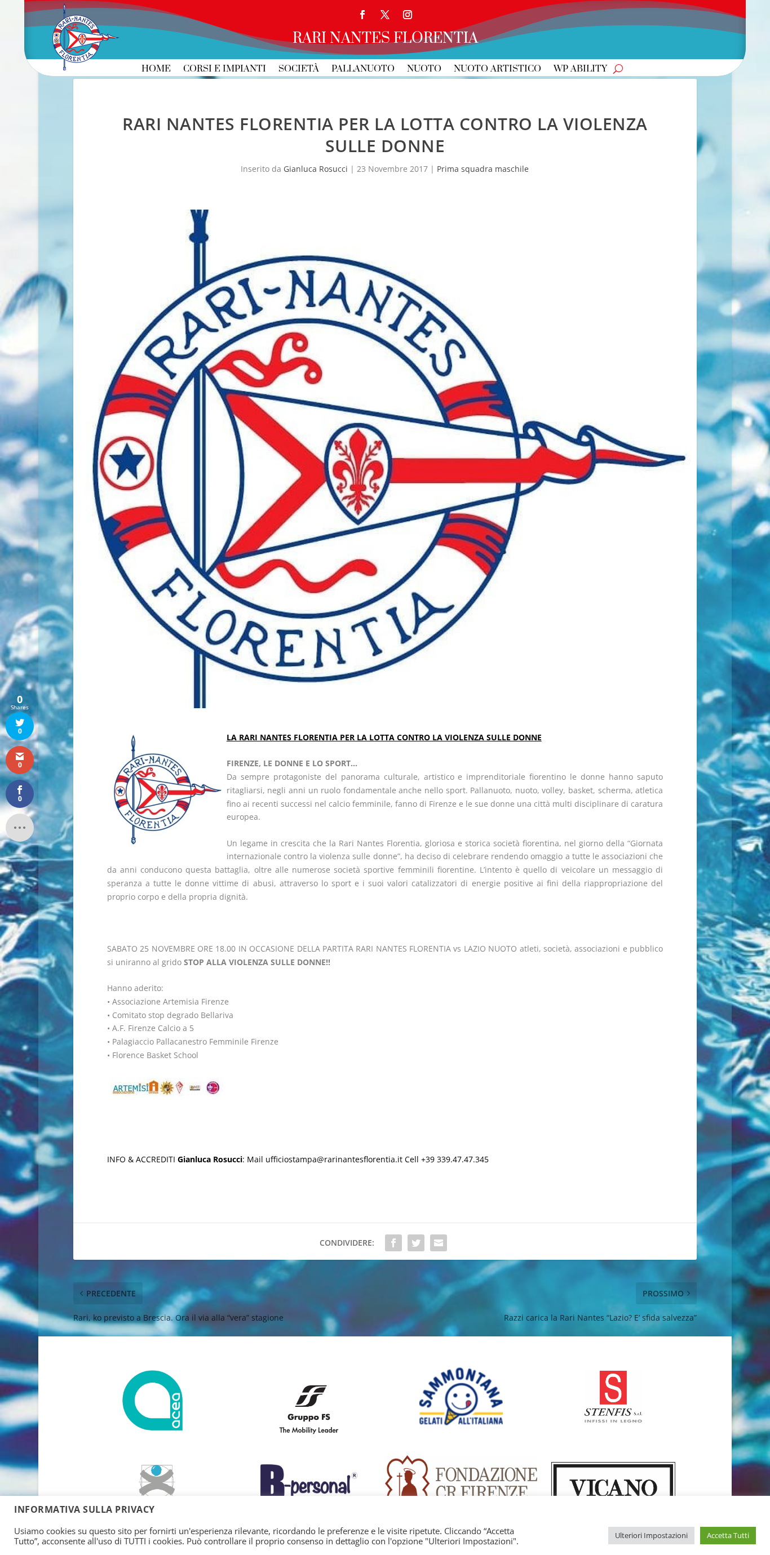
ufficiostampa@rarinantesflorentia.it (333, 1159)
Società (298, 69)
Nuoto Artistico (497, 69)
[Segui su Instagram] (408, 15)
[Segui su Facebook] (362, 15)
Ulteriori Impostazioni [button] (651, 1535)
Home (156, 69)
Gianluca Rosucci (316, 168)
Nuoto (424, 69)
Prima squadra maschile (483, 168)
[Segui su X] (385, 15)
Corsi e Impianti (224, 69)
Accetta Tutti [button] (728, 1535)
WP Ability (580, 69)
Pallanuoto (363, 69)
